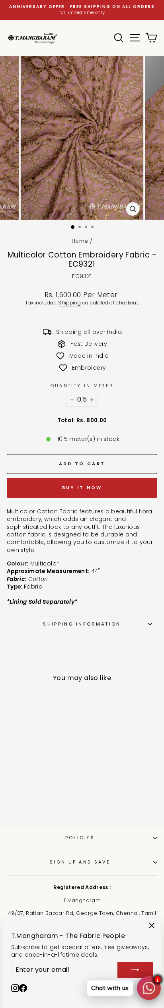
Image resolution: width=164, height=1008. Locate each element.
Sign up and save (80, 862)
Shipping (69, 303)
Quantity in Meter (82, 386)
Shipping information (82, 624)
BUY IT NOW (82, 487)
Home (80, 241)
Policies (80, 837)
